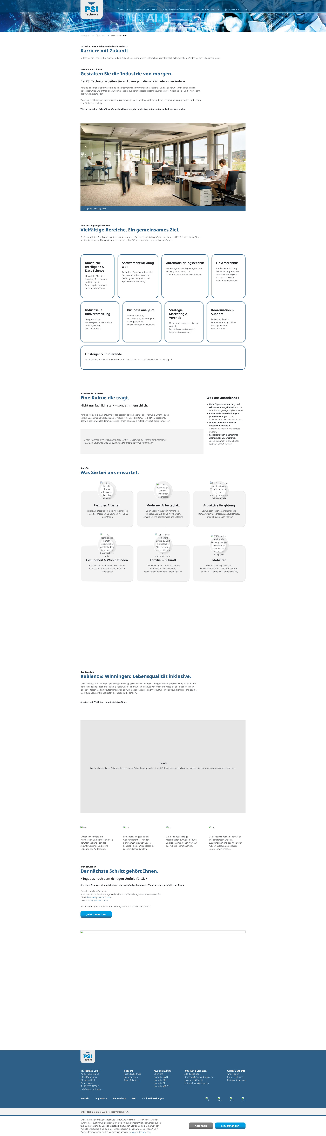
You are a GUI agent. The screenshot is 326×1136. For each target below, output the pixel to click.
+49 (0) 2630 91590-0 (98, 900)
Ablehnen (201, 1125)
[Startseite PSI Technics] (91, 9)
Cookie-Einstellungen (153, 1098)
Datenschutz (119, 1098)
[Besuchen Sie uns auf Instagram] (231, 1099)
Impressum (101, 1098)
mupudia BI (159, 1083)
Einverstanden (230, 1125)
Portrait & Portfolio (132, 1073)
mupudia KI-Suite (145, 9)
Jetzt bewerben (96, 914)
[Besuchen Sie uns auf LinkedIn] (207, 1099)
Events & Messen (235, 1077)
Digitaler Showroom (236, 1080)
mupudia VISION (161, 1086)
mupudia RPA (160, 1080)
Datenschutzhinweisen (139, 1132)
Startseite (84, 35)
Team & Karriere (131, 1080)
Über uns (123, 9)
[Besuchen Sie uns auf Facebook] (219, 1099)
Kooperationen (131, 1077)
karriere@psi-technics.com (99, 897)
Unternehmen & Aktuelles (197, 1083)
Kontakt (85, 1098)
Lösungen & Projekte (194, 1080)
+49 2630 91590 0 (91, 1086)
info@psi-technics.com (91, 1089)
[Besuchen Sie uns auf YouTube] (244, 1099)
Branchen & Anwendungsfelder (199, 1077)
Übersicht (158, 1073)
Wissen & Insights (207, 9)
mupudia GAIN (161, 1077)
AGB (134, 1098)
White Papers (233, 1073)
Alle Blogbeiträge (193, 1073)
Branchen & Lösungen (176, 9)
